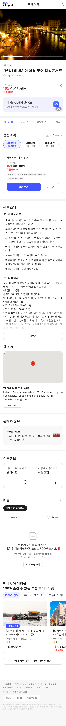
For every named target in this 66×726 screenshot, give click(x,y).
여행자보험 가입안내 (12, 687)
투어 (26, 595)
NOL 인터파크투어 (15, 508)
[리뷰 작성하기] (61, 500)
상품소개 (25, 122)
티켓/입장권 (11, 595)
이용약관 (7, 684)
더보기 (33, 335)
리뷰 (57, 122)
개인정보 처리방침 (48, 684)
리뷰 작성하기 (33, 564)
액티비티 (39, 595)
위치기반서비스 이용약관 (26, 684)
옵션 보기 (24, 186)
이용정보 (41, 122)
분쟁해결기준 (42, 687)
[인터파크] (7, 4)
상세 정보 (51, 187)
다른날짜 (55, 134)
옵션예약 (8, 122)
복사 (61, 392)
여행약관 (29, 687)
